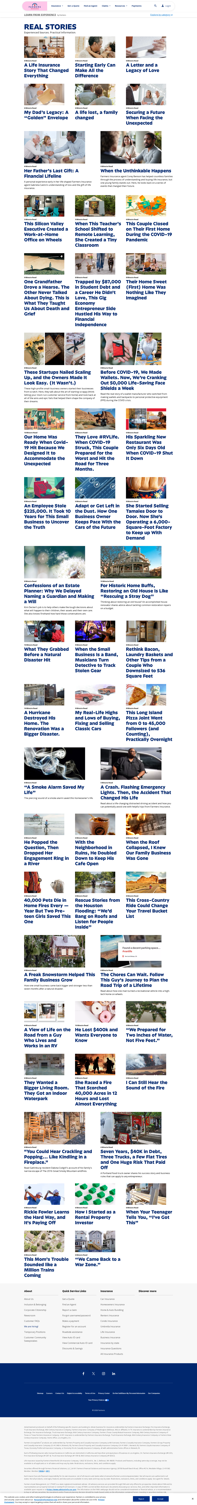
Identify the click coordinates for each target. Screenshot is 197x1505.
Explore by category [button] (160, 14)
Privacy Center (104, 1393)
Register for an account (74, 1326)
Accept (160, 1498)
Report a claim (69, 1310)
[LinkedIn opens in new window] (113, 1373)
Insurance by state (110, 1343)
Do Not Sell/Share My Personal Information (129, 1393)
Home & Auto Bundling (112, 1310)
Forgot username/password (76, 1315)
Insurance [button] (57, 6)
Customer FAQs (32, 1321)
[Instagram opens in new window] (103, 1373)
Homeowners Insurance (113, 1304)
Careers (49, 1393)
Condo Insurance (109, 1321)
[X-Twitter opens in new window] (93, 1373)
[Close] (193, 1499)
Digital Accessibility (74, 1393)
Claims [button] (106, 6)
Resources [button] (121, 6)
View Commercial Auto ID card (77, 1343)
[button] (155, 4)
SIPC (48, 1471)
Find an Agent (90, 6)
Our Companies (154, 1393)
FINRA (41, 1471)
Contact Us (59, 1393)
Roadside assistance (72, 1332)
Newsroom (29, 1315)
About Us (29, 1299)
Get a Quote (73, 6)
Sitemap (40, 1393)
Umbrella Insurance (110, 1326)
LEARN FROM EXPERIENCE (40, 14)
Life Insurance (108, 1332)
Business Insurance (110, 1337)
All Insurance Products (112, 1353)
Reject (141, 1498)
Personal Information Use (45, 1499)
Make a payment (70, 1321)
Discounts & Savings (72, 1348)
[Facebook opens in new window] (83, 1373)
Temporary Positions (34, 1332)
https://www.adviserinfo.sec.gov (61, 1489)
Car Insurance (108, 1299)
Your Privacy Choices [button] (98, 1400)
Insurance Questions (111, 1348)
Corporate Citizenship (35, 1310)
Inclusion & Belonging (35, 1304)
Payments (137, 6)
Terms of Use (90, 1393)
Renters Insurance (110, 1315)
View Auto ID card (71, 1337)
